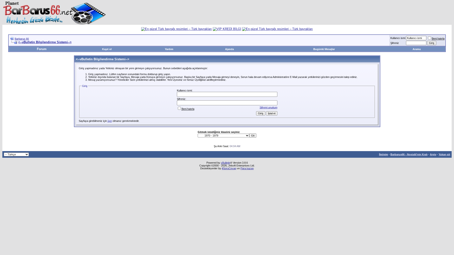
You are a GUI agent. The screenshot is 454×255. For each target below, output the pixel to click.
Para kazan (247, 168)
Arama (417, 49)
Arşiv (433, 154)
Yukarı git (444, 154)
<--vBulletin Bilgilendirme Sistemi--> (45, 42)
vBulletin (225, 162)
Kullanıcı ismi (397, 38)
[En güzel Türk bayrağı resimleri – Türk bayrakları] (176, 29)
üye (110, 120)
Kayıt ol (107, 49)
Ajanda (229, 49)
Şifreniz (394, 43)
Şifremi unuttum (268, 107)
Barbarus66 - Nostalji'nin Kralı (409, 154)
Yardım (169, 49)
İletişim (383, 154)
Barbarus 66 (22, 38)
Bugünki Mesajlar (324, 49)
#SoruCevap (229, 168)
